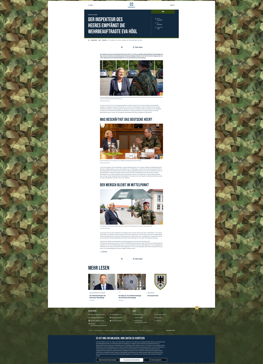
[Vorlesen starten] (121, 47)
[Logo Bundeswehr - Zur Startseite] (131, 5)
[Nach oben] (197, 307)
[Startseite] (89, 40)
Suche (171, 5)
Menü (91, 5)
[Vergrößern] (161, 94)
